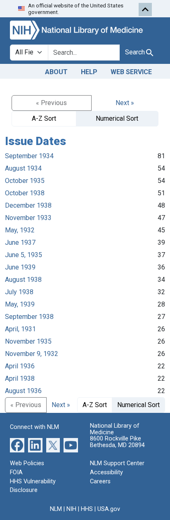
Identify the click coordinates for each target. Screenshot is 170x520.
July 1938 (19, 292)
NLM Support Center (117, 463)
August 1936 (23, 391)
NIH (71, 509)
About (56, 72)
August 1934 (23, 168)
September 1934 (29, 156)
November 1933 (28, 218)
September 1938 (29, 317)
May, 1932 (20, 230)
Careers (100, 481)
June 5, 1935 (23, 255)
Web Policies (27, 463)
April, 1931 (20, 329)
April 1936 (20, 366)
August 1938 (23, 279)
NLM (56, 509)
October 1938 (25, 193)
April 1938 (20, 378)
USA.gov (108, 509)
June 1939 (20, 267)
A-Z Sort (44, 118)
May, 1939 (20, 304)
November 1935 (28, 341)
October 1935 (25, 181)
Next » (125, 103)
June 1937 (20, 242)
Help (89, 72)
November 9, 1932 (31, 354)
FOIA (16, 472)
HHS (87, 509)
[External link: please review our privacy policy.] (17, 445)
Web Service (131, 72)
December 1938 (28, 205)
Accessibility (106, 472)
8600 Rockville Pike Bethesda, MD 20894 (117, 442)
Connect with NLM (34, 427)
